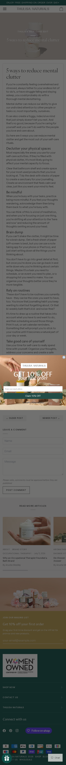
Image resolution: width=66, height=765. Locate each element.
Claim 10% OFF (33, 395)
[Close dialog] (64, 357)
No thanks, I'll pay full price (33, 403)
